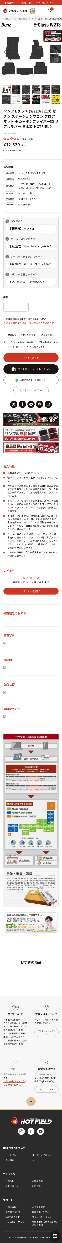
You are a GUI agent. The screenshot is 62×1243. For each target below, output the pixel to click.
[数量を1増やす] (24, 306)
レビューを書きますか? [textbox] (21, 274)
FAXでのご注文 (13, 1216)
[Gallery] (31, 62)
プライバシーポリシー (43, 1216)
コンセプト (11, 1155)
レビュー (36, 1160)
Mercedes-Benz (20, 18)
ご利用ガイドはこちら (46, 1032)
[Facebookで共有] (22, 404)
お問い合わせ (12, 1206)
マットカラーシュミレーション (34, 369)
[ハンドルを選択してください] (7, 221)
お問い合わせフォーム (14, 1081)
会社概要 (10, 1160)
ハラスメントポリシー (16, 1221)
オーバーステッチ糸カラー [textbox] (23, 256)
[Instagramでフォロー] (21, 1131)
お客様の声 (37, 1180)
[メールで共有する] (48, 404)
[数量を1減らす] (7, 306)
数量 (5, 297)
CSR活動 (36, 1185)
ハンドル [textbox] (19, 221)
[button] (11, 138)
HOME (6, 18)
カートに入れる (31, 357)
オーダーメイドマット (43, 1155)
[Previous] (5, 52)
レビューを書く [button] (31, 591)
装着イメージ (12, 1185)
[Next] (57, 52)
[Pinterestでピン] (39, 404)
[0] (49, 11)
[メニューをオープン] (57, 10)
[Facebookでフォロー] (31, 1131)
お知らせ (10, 1180)
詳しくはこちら (46, 1089)
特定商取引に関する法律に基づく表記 (45, 1223)
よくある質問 (47, 334)
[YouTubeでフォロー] (40, 1131)
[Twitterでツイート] (13, 404)
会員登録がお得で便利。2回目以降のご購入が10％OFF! (30, 2)
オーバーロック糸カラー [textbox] (22, 238)
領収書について (13, 1211)
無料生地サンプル (40, 1211)
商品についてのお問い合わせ (22, 334)
